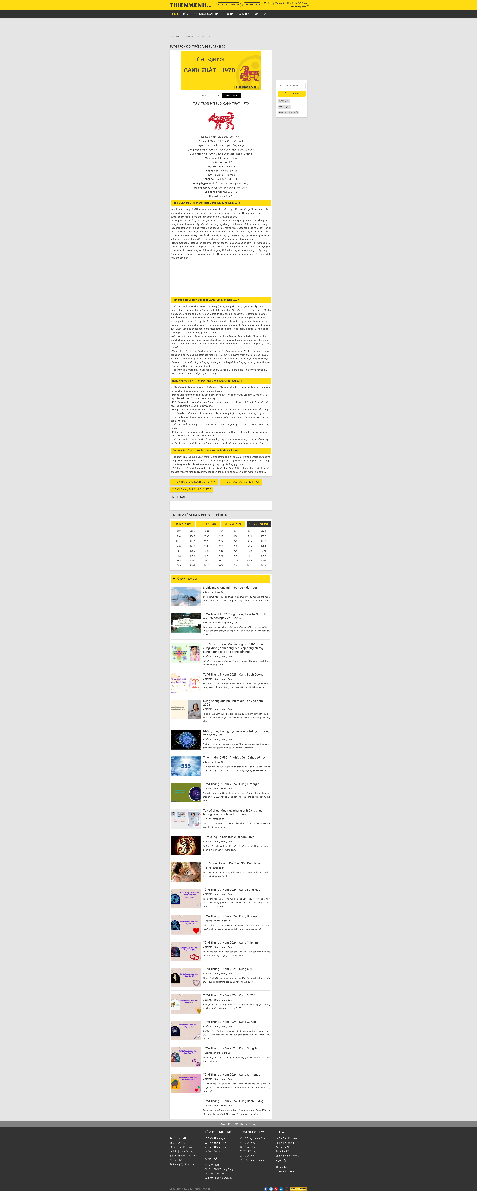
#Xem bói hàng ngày (288, 112)
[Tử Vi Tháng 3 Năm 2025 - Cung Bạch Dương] (186, 683)
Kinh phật (261, 14)
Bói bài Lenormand (289, 1159)
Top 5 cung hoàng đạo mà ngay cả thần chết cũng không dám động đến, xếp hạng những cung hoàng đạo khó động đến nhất (233, 648)
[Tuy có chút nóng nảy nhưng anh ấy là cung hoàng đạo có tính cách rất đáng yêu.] (186, 819)
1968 (235, 536)
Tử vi (186, 14)
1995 (220, 556)
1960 (220, 531)
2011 (249, 565)
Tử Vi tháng (234, 524)
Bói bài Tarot (286, 1155)
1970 (263, 536)
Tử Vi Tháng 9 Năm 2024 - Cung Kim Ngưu (231, 784)
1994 (206, 556)
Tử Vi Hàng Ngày (217, 1142)
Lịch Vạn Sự (179, 1146)
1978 (178, 546)
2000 (192, 560)
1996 (235, 556)
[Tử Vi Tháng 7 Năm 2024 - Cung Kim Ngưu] (186, 1083)
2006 (178, 565)
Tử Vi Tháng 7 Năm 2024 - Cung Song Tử (230, 1048)
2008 (206, 565)
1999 (178, 560)
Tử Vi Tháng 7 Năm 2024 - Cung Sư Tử (229, 995)
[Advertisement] (238, 26)
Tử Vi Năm (249, 1159)
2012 (263, 565)
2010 (235, 565)
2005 (263, 560)
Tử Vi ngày (185, 524)
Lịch (175, 14)
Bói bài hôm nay (288, 1142)
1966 (206, 536)
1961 (235, 531)
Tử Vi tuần (210, 524)
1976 (249, 541)
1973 (206, 541)
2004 (249, 560)
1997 (249, 556)
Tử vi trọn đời (184, 36)
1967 (220, 536)
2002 (220, 560)
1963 (263, 531)
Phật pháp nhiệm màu (220, 1181)
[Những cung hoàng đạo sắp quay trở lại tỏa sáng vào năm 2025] (186, 740)
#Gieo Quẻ (283, 101)
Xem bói (283, 1171)
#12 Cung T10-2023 (228, 4)
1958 (192, 531)
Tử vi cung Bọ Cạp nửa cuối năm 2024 (228, 837)
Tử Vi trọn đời (260, 524)
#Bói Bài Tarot (252, 4)
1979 (192, 546)
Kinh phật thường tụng (221, 1173)
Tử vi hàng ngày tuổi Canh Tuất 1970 (195, 482)
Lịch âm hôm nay (182, 1151)
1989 (235, 551)
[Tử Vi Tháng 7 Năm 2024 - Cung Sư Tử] (186, 1004)
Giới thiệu (226, 1128)
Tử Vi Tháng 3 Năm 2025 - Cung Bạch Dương (233, 674)
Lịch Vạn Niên (180, 1142)
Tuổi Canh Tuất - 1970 (201, 36)
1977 (263, 541)
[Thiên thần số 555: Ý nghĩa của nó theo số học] (186, 766)
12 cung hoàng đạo (207, 14)
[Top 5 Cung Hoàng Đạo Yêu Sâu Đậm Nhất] (186, 872)
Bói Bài (229, 14)
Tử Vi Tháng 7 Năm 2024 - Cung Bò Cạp (230, 916)
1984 (263, 546)
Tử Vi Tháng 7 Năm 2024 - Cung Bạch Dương (233, 1101)
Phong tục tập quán (184, 1168)
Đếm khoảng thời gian (184, 1159)
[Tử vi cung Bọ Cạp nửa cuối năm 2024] (186, 845)
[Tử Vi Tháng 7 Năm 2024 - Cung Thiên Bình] (186, 951)
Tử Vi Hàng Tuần (217, 1146)
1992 (178, 556)
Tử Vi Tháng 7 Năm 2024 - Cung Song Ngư (231, 889)
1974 (220, 541)
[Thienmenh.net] (190, 5)
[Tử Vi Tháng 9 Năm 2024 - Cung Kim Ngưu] (186, 792)
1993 (192, 556)
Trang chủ (174, 36)
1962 (249, 531)
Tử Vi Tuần (249, 1151)
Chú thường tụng (217, 1177)
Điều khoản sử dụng (245, 1128)
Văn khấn (178, 1164)
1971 (178, 541)
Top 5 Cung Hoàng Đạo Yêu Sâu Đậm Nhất (232, 863)
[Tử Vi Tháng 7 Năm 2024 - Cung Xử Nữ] (186, 977)
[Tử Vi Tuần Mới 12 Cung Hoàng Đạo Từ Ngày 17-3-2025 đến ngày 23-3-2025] (186, 623)
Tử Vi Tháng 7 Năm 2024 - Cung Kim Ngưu (231, 1074)
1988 (220, 551)
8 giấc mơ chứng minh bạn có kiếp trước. (230, 587)
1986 (192, 551)
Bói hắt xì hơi (286, 1175)
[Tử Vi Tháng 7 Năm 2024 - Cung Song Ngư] (186, 898)
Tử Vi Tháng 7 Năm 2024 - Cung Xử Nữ (229, 969)
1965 (192, 536)
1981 (220, 546)
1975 (235, 541)
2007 (192, 565)
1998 (263, 556)
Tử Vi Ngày (249, 1146)
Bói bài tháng (286, 1146)
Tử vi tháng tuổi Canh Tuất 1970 (193, 489)
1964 (178, 536)
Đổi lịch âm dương (183, 1155)
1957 (178, 531)
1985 (178, 551)
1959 (206, 531)
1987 (206, 551)
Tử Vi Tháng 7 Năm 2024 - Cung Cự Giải (230, 1022)
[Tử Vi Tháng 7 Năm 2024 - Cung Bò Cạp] (186, 925)
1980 (206, 546)
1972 (192, 541)
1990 (249, 551)
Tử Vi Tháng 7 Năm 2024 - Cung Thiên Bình (232, 942)
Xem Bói (244, 14)
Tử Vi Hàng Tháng (217, 1151)
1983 (249, 546)
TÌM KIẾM (293, 93)
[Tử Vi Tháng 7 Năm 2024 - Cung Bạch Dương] (186, 1109)
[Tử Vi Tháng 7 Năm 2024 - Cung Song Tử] (186, 1057)
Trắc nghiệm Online (254, 1164)
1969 (249, 536)
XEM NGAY (231, 95)
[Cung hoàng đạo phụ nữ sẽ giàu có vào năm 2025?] (186, 709)
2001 (206, 560)
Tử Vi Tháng (249, 1155)
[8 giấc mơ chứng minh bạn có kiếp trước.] (186, 596)
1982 (235, 546)
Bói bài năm (285, 1151)
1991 (263, 551)
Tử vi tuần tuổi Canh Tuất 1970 (242, 482)
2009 (220, 565)
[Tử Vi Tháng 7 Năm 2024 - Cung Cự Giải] (186, 1030)
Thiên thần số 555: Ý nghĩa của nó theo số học (234, 757)
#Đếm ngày (284, 106)
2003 (235, 560)
